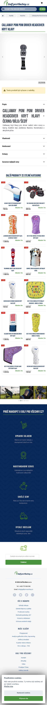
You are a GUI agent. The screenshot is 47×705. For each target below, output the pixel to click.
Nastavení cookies (23, 693)
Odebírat (23, 562)
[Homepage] (16, 3)
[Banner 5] (26, 400)
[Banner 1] (19, 400)
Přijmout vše (23, 698)
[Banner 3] (22, 400)
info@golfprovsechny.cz (25, 589)
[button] (4, 56)
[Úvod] (3, 16)
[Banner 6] (27, 400)
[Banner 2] (20, 400)
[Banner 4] (24, 400)
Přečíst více (8, 686)
